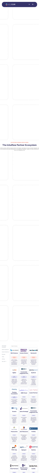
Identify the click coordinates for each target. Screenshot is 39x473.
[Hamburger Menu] (32, 4)
